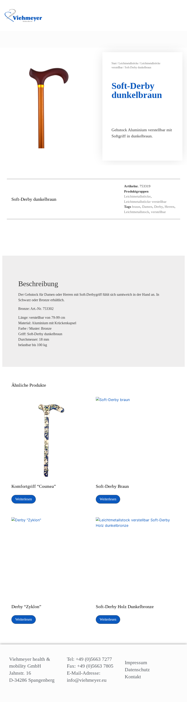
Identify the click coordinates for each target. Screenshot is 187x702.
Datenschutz (137, 669)
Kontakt (133, 676)
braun (136, 206)
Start (114, 63)
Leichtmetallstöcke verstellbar (145, 201)
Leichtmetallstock (136, 212)
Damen (147, 206)
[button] (164, 39)
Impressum (136, 662)
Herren (169, 206)
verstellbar (158, 212)
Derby (158, 206)
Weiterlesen (23, 499)
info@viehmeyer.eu (86, 680)
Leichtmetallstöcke (128, 63)
